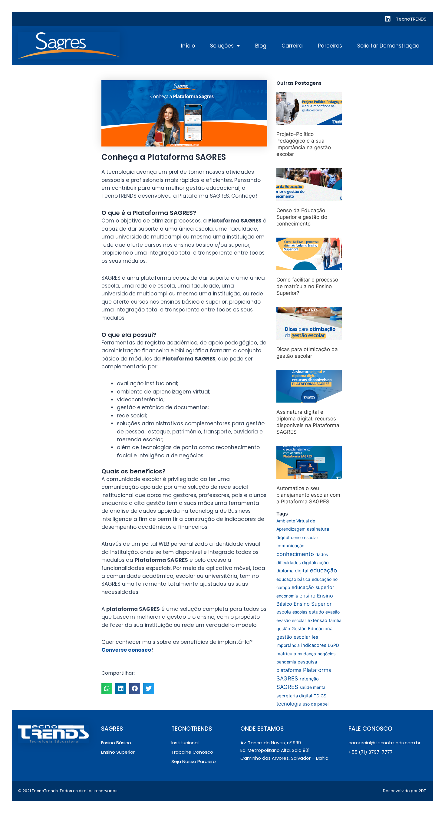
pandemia (286, 661)
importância (288, 645)
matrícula (286, 654)
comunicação (290, 545)
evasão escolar (291, 620)
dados (321, 554)
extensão (317, 620)
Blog (260, 45)
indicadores (313, 645)
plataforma (289, 670)
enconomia (287, 595)
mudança (307, 653)
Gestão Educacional (313, 628)
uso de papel (315, 703)
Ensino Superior (312, 604)
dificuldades (288, 562)
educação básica (293, 579)
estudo (316, 612)
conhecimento (295, 554)
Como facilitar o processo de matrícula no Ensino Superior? (307, 286)
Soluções (222, 45)
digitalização (315, 562)
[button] (106, 688)
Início (188, 45)
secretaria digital (294, 696)
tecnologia (288, 704)
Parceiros (330, 45)
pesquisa (307, 662)
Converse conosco (126, 649)
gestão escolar (293, 637)
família (335, 620)
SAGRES (287, 686)
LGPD (333, 645)
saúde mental (313, 687)
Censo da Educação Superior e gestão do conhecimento (301, 217)
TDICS (320, 695)
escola (283, 612)
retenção (309, 679)
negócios (326, 653)
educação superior (313, 587)
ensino (307, 596)
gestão (283, 628)
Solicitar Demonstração (388, 45)
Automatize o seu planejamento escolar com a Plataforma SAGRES (308, 495)
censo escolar (304, 537)
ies (315, 637)
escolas (299, 611)
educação (323, 570)
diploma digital (292, 571)
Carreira (292, 45)
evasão (332, 611)
